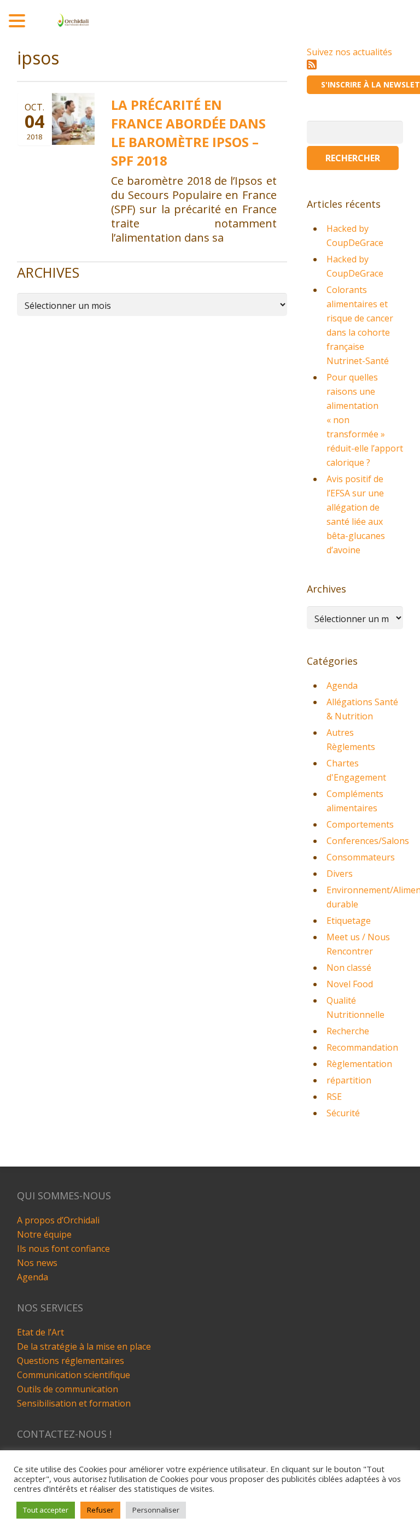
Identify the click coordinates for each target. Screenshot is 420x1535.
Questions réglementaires (70, 1361)
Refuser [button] (100, 1510)
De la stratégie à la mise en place (84, 1346)
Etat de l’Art (40, 1332)
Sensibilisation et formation (74, 1403)
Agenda (342, 685)
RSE (334, 1097)
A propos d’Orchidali (58, 1220)
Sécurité (343, 1113)
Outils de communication (67, 1389)
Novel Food (349, 984)
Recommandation (362, 1047)
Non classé (348, 968)
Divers (339, 874)
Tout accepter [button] (45, 1510)
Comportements (360, 824)
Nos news (37, 1263)
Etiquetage (348, 921)
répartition (348, 1080)
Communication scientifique (73, 1375)
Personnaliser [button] (155, 1510)
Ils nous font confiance (63, 1249)
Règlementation (359, 1064)
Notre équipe (44, 1234)
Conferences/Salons (367, 841)
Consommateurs (360, 857)
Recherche (347, 1031)
